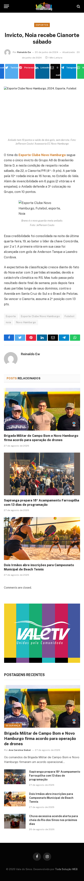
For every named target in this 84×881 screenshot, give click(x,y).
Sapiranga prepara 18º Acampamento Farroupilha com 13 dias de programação (54, 775)
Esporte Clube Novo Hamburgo (40, 316)
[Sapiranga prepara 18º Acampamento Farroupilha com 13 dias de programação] (42, 474)
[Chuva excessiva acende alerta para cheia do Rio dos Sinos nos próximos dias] (15, 821)
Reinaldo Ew (24, 52)
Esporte (11, 316)
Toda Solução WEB (66, 869)
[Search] (78, 6)
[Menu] (6, 6)
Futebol (69, 316)
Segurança (13, 725)
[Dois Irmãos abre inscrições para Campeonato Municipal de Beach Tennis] (42, 538)
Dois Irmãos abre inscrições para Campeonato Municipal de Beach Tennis (51, 797)
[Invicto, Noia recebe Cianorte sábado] (42, 111)
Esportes (42, 25)
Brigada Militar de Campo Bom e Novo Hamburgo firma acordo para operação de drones (40, 738)
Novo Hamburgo (26, 322)
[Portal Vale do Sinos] (44, 6)
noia (8, 322)
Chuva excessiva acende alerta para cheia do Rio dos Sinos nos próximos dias (53, 820)
